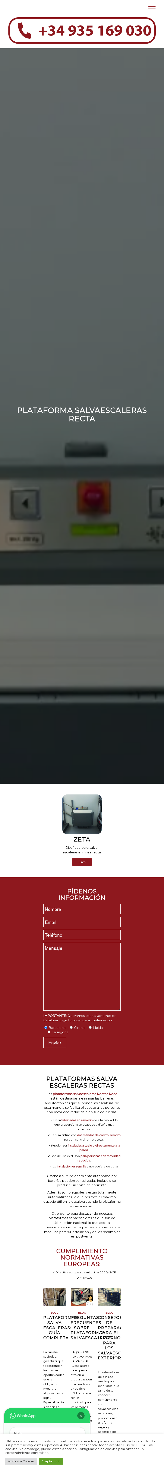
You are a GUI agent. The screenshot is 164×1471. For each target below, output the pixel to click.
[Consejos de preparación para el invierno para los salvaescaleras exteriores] (109, 1297)
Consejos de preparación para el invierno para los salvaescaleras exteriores (118, 1337)
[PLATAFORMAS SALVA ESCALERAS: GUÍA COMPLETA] (54, 1297)
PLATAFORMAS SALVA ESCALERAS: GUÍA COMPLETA (60, 1327)
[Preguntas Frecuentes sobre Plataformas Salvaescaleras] (82, 1297)
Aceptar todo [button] (51, 1461)
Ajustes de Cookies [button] (21, 1461)
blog (55, 1312)
